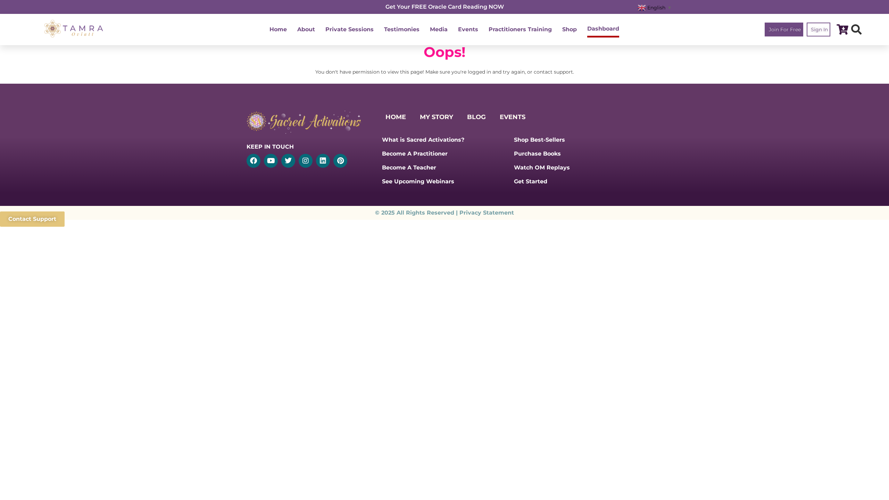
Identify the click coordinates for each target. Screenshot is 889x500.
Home (278, 29)
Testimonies (401, 29)
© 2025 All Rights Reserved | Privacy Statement (444, 212)
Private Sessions (349, 29)
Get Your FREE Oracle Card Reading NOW (444, 6)
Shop (569, 29)
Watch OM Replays (542, 167)
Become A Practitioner (415, 153)
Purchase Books (537, 153)
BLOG (476, 117)
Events (468, 29)
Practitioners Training (520, 29)
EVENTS (512, 117)
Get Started (530, 181)
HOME (395, 117)
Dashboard (603, 28)
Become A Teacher (409, 167)
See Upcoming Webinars (418, 181)
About (306, 29)
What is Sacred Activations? (423, 139)
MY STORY (436, 117)
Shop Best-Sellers (539, 139)
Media (439, 29)
